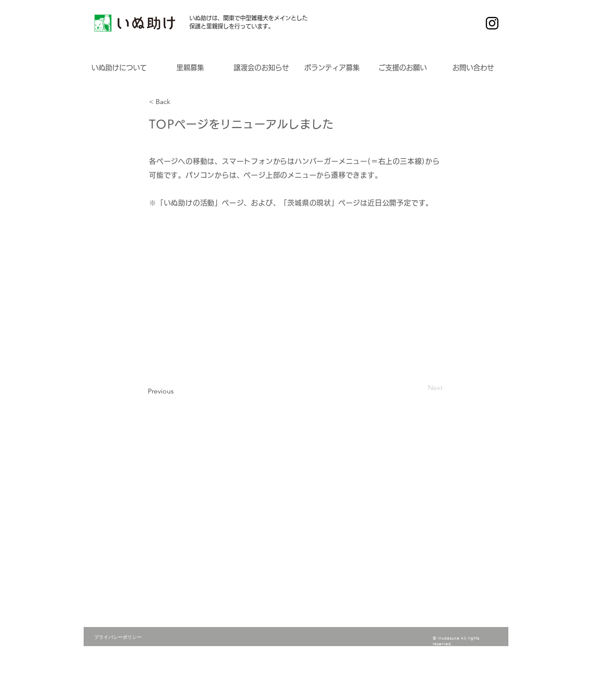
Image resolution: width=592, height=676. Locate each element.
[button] (119, 68)
